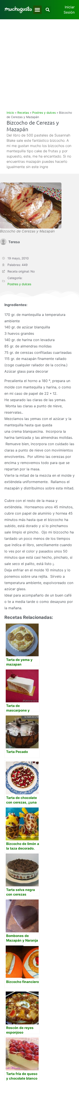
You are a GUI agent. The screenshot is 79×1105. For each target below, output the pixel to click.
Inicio (10, 112)
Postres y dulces (44, 112)
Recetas (23, 112)
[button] (37, 9)
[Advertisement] (39, 60)
